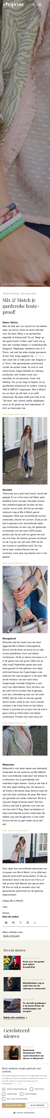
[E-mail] (6, 922)
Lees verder (17, 1083)
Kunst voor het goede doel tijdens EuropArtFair (33, 964)
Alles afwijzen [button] (37, 1105)
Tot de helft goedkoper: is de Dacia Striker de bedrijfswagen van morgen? (34, 1007)
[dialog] (25, 1091)
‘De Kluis (38, 356)
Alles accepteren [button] (13, 1105)
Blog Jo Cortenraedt (33, 980)
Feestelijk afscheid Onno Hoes (32, 1054)
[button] (33, 4)
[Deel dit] (13, 922)
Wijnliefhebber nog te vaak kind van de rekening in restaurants (34, 986)
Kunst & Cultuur (31, 958)
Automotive (28, 1000)
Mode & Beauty (11, 935)
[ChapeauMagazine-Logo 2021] (14, 4)
